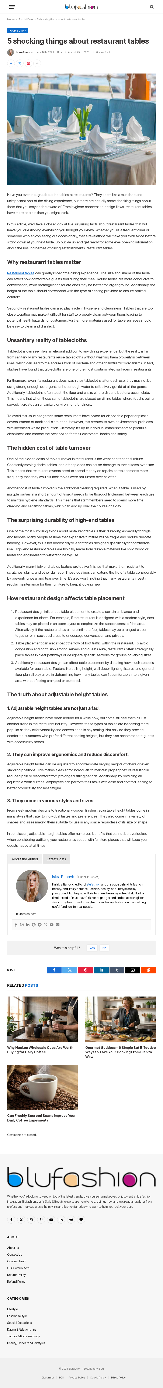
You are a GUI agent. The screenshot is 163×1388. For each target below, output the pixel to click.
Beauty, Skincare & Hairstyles (26, 1343)
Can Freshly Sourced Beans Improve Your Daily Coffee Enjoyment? (41, 1117)
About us (13, 1247)
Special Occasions (19, 1322)
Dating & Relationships (21, 1329)
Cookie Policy (98, 1377)
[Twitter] (46, 925)
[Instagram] (22, 925)
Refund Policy (16, 1281)
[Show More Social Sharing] (37, 63)
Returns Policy (16, 1275)
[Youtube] (51, 925)
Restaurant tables (20, 273)
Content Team (16, 1261)
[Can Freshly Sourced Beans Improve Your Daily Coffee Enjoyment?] (42, 1087)
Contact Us (14, 1254)
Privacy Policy (77, 1377)
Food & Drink (25, 19)
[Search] (151, 7)
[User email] (57, 925)
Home (10, 19)
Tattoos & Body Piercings (23, 1336)
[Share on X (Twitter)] (20, 63)
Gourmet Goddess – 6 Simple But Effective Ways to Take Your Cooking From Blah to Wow (120, 1052)
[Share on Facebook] (11, 63)
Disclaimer (48, 1377)
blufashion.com (26, 914)
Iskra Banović (24, 52)
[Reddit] (40, 925)
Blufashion (93, 884)
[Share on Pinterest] (28, 63)
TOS (61, 1377)
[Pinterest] (34, 925)
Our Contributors (18, 1268)
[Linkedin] (28, 925)
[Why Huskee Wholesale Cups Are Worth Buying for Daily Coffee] (42, 1019)
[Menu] (12, 7)
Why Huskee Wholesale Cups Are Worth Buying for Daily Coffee (40, 1049)
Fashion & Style (17, 1316)
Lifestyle (12, 1309)
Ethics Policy (118, 1377)
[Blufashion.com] (81, 7)
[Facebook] (16, 925)
